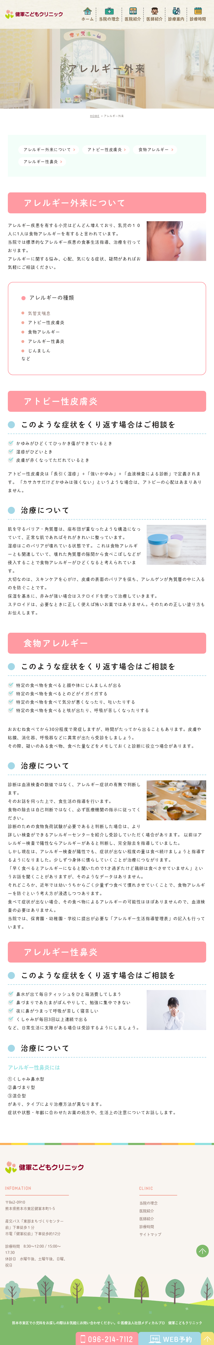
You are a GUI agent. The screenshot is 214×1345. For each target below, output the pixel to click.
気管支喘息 (39, 313)
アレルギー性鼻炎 (40, 162)
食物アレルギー (154, 150)
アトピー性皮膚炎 (104, 150)
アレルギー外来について (47, 150)
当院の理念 (109, 19)
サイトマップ (150, 1234)
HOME (94, 116)
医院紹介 (133, 19)
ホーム (87, 19)
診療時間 (198, 19)
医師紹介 (154, 19)
